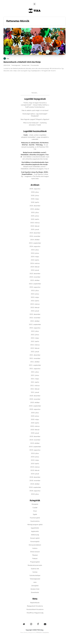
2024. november (34, 236)
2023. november (34, 277)
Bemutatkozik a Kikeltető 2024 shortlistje (22, 62)
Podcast (34, 558)
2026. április (35, 202)
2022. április (35, 341)
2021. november (34, 358)
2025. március (35, 223)
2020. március (35, 426)
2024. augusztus (34, 246)
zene (34, 582)
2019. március (35, 467)
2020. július (35, 413)
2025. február (34, 226)
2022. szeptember (35, 324)
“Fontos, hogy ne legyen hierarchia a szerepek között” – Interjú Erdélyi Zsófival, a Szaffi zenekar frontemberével (35, 105)
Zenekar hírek (25, 65)
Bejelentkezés (35, 603)
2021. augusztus (34, 369)
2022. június (35, 335)
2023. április (35, 301)
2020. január (35, 433)
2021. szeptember (35, 365)
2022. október (35, 321)
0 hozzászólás (35, 65)
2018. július (35, 494)
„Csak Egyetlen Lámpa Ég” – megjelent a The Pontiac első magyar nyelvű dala (35, 176)
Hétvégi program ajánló (34, 525)
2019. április (35, 464)
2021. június (35, 375)
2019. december (35, 436)
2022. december (35, 314)
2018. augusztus (34, 491)
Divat (35, 511)
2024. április (35, 260)
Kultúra (35, 548)
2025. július (35, 212)
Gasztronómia (34, 521)
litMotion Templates (42, 632)
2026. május (35, 199)
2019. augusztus (34, 450)
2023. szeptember (35, 284)
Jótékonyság (35, 535)
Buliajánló (35, 504)
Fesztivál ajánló (35, 518)
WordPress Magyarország (35, 613)
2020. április (35, 423)
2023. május (35, 297)
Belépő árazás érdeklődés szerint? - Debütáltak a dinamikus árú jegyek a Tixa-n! (35, 155)
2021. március (35, 386)
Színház (35, 572)
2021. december (35, 355)
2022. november (34, 318)
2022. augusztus (34, 328)
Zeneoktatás (35, 592)
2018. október (35, 484)
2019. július (35, 453)
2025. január (35, 229)
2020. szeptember (35, 406)
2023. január (35, 311)
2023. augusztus (34, 287)
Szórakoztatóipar (35, 575)
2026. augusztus (34, 189)
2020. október (35, 403)
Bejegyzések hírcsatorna (35, 606)
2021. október (35, 362)
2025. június (35, 216)
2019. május (35, 460)
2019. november (34, 440)
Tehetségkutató (15, 65)
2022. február (34, 348)
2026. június (35, 196)
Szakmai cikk (35, 569)
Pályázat (35, 555)
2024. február (34, 267)
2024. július (35, 250)
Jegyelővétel (35, 528)
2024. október (35, 240)
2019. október (35, 443)
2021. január (35, 392)
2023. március (35, 304)
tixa (8, 59)
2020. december (35, 396)
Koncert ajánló (35, 538)
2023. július (35, 291)
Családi (35, 508)
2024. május (35, 257)
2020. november (34, 399)
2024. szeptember (35, 243)
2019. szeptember (35, 447)
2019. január (35, 474)
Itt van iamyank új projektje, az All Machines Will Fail (34, 147)
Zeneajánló (34, 586)
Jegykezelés (35, 531)
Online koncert (35, 552)
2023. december (35, 274)
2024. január (35, 270)
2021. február (34, 389)
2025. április (35, 219)
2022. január (35, 352)
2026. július (35, 192)
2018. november (34, 481)
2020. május (35, 419)
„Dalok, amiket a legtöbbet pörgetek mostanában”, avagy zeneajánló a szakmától (35, 137)
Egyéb (35, 514)
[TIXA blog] (34, 16)
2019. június (35, 457)
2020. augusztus (34, 409)
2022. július (35, 331)
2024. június (35, 253)
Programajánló (35, 562)
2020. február (34, 430)
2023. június (35, 294)
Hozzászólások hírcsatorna (34, 609)
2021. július (35, 372)
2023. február (34, 307)
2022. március (35, 345)
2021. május (35, 379)
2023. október (35, 280)
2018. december (35, 477)
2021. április (35, 382)
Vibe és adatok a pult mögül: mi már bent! (34, 110)
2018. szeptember (35, 487)
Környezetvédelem (35, 545)
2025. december (35, 206)
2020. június (35, 416)
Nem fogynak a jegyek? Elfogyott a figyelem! (35, 119)
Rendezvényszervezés (35, 565)
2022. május (35, 338)
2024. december (35, 233)
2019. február (34, 470)
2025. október (35, 209)
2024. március (35, 263)
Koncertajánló (34, 542)
